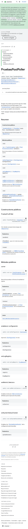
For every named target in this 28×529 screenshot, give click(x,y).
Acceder (24, 1)
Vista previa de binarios (6, 473)
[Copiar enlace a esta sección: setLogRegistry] (12, 356)
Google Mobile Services (6, 510)
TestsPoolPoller (6, 107)
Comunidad (14, 520)
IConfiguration (18, 160)
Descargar (3, 471)
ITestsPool (16, 128)
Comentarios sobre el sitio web (15, 523)
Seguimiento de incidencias (7, 515)
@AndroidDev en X (5, 486)
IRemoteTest (21, 78)
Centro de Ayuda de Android (7, 504)
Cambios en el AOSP (18, 25)
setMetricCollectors (8, 180)
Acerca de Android (5, 520)
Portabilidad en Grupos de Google (9, 497)
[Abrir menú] (2, 1)
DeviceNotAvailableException (11, 318)
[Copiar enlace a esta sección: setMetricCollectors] (15, 382)
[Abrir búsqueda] (17, 2)
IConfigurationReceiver (8, 80)
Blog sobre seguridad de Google (8, 491)
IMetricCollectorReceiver (8, 83)
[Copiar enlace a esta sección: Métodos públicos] (17, 262)
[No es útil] (14, 47)
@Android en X (4, 484)
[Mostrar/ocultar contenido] (10, 50)
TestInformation (10, 147)
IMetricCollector (17, 184)
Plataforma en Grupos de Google (8, 493)
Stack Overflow (4, 513)
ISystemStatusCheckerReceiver (10, 81)
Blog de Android (5, 488)
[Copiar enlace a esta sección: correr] (6, 267)
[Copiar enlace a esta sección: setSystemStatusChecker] (19, 413)
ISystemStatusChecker (15, 200)
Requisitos (3, 468)
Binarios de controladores (7, 478)
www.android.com (5, 508)
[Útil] (12, 47)
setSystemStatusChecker (9, 194)
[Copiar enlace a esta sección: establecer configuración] (19, 326)
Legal (19, 520)
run (3, 147)
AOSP (2, 43)
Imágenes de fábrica (6, 475)
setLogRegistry (7, 171)
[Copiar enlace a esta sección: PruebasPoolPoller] (14, 214)
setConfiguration (7, 160)
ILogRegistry (16, 171)
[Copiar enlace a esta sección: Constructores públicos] (22, 210)
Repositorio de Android (6, 466)
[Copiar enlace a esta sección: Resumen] (10, 120)
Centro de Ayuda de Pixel (7, 506)
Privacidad (4, 523)
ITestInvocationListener (12, 148)
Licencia (24, 520)
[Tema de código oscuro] (26, 218)
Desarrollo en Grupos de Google (8, 495)
